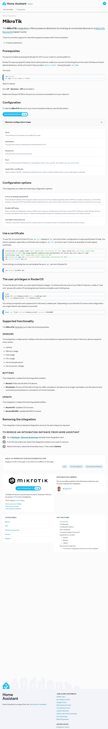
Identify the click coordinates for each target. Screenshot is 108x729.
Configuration (64, 524)
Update (7, 538)
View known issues (12, 506)
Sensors (65, 537)
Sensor (7, 534)
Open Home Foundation (38, 704)
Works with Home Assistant (67, 714)
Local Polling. (20, 500)
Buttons (65, 540)
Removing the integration (68, 546)
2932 (15, 497)
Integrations (12, 16)
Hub (6, 526)
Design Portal (61, 702)
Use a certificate (65, 529)
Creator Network (63, 711)
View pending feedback (94, 466)
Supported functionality (67, 535)
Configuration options (67, 527)
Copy (102, 76)
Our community (62, 717)
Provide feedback (76, 466)
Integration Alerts (63, 727)
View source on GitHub (13, 504)
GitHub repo (61, 697)
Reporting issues (63, 719)
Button (7, 522)
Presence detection (12, 530)
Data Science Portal (64, 705)
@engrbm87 (67, 489)
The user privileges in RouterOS (70, 532)
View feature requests (13, 509)
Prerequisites (64, 521)
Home (5, 16)
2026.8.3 (30, 4)
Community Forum (63, 708)
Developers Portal (63, 700)
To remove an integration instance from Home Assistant (80, 548)
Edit (64, 466)
